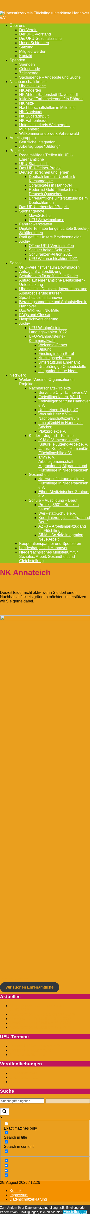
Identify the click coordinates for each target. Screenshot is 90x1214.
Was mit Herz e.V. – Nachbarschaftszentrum (58, 416)
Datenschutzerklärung (28, 1199)
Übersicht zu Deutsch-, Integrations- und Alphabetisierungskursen (53, 291)
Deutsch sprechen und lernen (44, 172)
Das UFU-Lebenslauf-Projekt (44, 207)
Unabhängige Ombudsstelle (62, 367)
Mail (3, 609)
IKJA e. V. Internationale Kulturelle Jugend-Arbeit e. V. (63, 442)
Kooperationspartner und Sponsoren (50, 544)
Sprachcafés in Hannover (50, 185)
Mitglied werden (32, 51)
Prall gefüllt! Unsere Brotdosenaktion (50, 237)
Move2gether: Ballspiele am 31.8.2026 (42, 1014)
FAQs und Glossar (34, 315)
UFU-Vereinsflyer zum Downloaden (49, 267)
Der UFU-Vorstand (35, 34)
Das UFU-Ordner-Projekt (40, 168)
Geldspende (29, 69)
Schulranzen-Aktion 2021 (50, 254)
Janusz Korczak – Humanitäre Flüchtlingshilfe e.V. (64, 451)
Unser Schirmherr (34, 43)
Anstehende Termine (27, 1055)
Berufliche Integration (37, 142)
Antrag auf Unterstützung (40, 272)
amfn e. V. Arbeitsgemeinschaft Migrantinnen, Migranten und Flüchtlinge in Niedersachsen (63, 463)
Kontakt (25, 56)
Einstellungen (75, 1212)
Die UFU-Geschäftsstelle (40, 38)
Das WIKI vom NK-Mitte (39, 310)
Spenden (27, 64)
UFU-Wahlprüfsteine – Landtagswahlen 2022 (48, 330)
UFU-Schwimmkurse (46, 220)
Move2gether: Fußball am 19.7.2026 (40, 1027)
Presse (16, 1082)
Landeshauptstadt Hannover (43, 548)
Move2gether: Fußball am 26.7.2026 (40, 1023)
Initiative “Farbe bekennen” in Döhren (51, 99)
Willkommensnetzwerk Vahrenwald (49, 133)
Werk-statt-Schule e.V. (57, 513)
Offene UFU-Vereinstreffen (51, 246)
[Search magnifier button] (4, 1111)
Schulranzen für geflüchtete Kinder (48, 276)
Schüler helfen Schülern (49, 250)
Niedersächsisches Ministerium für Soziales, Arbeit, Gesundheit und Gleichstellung (48, 556)
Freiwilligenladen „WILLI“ (59, 397)
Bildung (45, 349)
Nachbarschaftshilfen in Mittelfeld (47, 108)
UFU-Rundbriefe (24, 1077)
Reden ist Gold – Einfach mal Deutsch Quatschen (53, 192)
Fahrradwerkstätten (35, 224)
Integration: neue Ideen (58, 371)
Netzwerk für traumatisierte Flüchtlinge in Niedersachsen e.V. (63, 483)
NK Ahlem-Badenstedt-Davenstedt (48, 95)
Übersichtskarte (32, 86)
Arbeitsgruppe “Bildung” (39, 146)
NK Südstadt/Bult (33, 116)
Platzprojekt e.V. (52, 431)
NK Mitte (26, 103)
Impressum (19, 1195)
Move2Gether (40, 215)
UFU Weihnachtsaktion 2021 (53, 259)
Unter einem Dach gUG (58, 410)
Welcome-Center (52, 345)
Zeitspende (28, 73)
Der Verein (28, 30)
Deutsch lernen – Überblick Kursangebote (52, 179)
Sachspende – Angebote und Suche (50, 77)
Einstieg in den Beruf (56, 354)
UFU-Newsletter (23, 1073)
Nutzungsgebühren (54, 358)
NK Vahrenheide (33, 120)
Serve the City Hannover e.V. (63, 392)
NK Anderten (30, 90)
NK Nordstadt (30, 112)
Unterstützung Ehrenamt (59, 362)
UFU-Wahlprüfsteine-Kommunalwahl (47, 338)
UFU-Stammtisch (33, 164)
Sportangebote (31, 211)
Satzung (26, 47)
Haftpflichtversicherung (38, 319)
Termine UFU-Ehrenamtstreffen (36, 1046)
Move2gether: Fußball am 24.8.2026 (40, 1019)
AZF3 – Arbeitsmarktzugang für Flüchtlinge (62, 528)
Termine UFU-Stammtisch (32, 1050)
